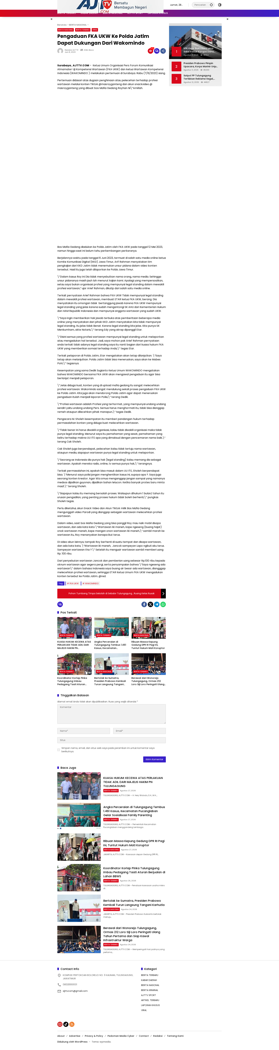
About (61, 1036)
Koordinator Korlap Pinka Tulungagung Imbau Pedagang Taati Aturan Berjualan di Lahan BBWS (72, 681)
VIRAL (95, 29)
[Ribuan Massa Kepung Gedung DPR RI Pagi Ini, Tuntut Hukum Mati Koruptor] (148, 628)
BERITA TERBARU (83, 29)
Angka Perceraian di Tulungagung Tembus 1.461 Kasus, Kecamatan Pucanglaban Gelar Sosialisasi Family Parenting (110, 645)
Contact (144, 1036)
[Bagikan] (163, 51)
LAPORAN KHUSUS (150, 1005)
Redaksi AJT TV (71, 50)
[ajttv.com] (110, 4)
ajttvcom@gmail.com (75, 991)
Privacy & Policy (94, 1036)
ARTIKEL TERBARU (150, 1000)
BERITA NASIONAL (65, 29)
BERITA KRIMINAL (149, 990)
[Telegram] (157, 604)
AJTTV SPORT (148, 995)
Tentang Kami (175, 1036)
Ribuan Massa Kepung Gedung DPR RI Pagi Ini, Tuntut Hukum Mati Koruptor (148, 645)
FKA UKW (74, 583)
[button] (211, 4)
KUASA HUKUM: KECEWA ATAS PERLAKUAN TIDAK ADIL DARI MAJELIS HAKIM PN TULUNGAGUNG (74, 645)
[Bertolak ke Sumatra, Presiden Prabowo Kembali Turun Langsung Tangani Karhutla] (111, 664)
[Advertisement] (111, 116)
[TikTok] (65, 1024)
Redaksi (157, 1036)
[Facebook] (144, 604)
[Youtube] (59, 1024)
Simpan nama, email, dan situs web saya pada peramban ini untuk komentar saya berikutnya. (108, 749)
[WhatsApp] (163, 604)
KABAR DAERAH (149, 980)
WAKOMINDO (92, 583)
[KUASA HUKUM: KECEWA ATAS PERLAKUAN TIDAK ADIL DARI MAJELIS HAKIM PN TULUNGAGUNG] (74, 628)
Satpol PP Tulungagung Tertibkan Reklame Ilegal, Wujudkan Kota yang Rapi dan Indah (199, 77)
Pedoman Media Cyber (121, 1036)
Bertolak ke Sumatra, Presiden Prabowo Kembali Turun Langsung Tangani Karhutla (110, 681)
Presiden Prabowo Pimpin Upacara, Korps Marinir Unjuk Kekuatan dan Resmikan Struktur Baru (201, 65)
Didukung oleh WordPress (72, 1041)
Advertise (74, 1036)
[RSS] (71, 1024)
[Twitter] (150, 604)
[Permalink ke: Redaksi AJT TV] (61, 51)
